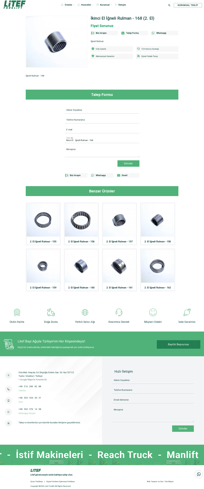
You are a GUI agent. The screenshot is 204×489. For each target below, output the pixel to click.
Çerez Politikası (36, 481)
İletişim (122, 5)
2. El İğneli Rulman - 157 (119, 241)
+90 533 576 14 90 (30, 409)
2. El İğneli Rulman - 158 (157, 241)
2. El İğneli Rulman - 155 (43, 241)
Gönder (183, 428)
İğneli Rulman (97, 41)
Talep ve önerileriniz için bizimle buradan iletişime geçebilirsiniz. (50, 422)
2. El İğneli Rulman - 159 (43, 287)
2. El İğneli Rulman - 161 (119, 287)
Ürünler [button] (68, 5)
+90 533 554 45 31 (30, 397)
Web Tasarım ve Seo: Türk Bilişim (160, 481)
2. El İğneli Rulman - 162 (157, 287)
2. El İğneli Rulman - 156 (81, 241)
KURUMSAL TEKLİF (188, 5)
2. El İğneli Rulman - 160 (81, 287)
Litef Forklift (50, 486)
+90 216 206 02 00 (30, 386)
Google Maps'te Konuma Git (33, 379)
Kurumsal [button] (105, 5)
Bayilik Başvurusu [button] (178, 344)
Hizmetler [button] (86, 5)
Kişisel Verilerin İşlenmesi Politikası (61, 481)
